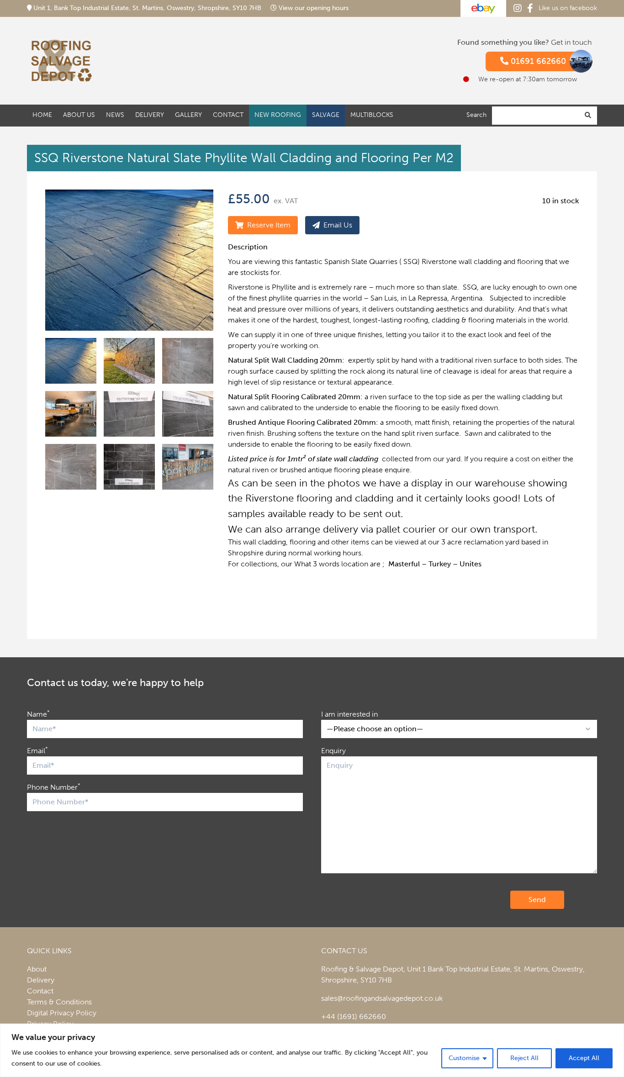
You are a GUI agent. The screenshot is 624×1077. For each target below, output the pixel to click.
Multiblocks (371, 115)
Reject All (524, 1058)
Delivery (149, 115)
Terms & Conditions (59, 1002)
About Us (79, 115)
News (115, 115)
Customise (464, 1058)
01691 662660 (537, 61)
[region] (312, 1050)
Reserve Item (269, 225)
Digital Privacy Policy (61, 1012)
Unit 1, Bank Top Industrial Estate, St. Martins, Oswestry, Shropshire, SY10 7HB (147, 8)
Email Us (337, 225)
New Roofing (277, 115)
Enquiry (333, 750)
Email (37, 750)
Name (38, 713)
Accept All (584, 1058)
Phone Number (53, 787)
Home (42, 115)
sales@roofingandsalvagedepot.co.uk (382, 998)
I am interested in (349, 714)
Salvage (325, 115)
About (37, 969)
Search (476, 115)
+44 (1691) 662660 (353, 1016)
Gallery (188, 115)
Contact (228, 115)
